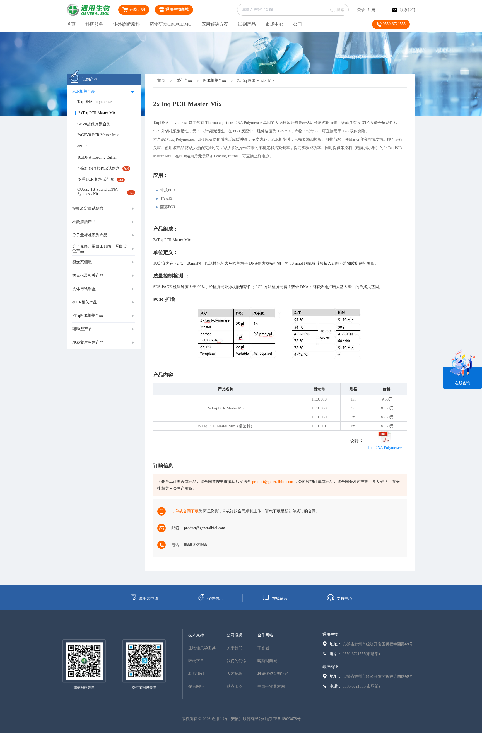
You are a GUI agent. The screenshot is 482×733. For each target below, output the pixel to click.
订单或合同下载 (185, 511)
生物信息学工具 (202, 648)
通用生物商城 (176, 9)
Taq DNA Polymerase (385, 447)
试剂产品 (247, 24)
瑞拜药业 (330, 667)
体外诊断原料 (126, 24)
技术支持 (196, 635)
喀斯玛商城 (267, 661)
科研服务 (94, 24)
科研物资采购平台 (273, 674)
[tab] (103, 92)
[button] (103, 92)
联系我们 (407, 10)
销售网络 (196, 686)
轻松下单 (196, 661)
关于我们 (234, 648)
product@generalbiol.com (272, 482)
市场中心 (274, 24)
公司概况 (234, 635)
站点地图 (234, 686)
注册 (371, 10)
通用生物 (330, 634)
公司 (297, 24)
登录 (361, 10)
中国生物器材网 (271, 686)
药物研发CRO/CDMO (171, 24)
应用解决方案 (214, 24)
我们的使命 (236, 661)
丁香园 (263, 648)
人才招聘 (234, 674)
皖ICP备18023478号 (284, 719)
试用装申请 (148, 599)
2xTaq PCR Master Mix (255, 80)
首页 (71, 24)
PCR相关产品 (214, 80)
